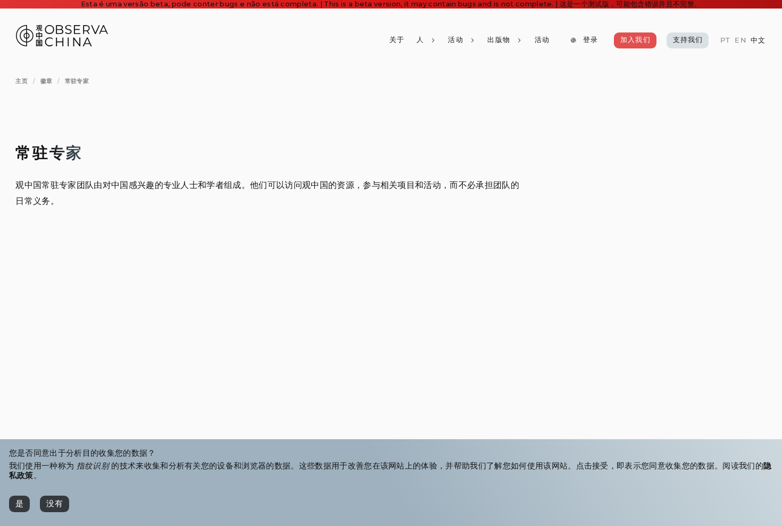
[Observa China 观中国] (62, 43)
